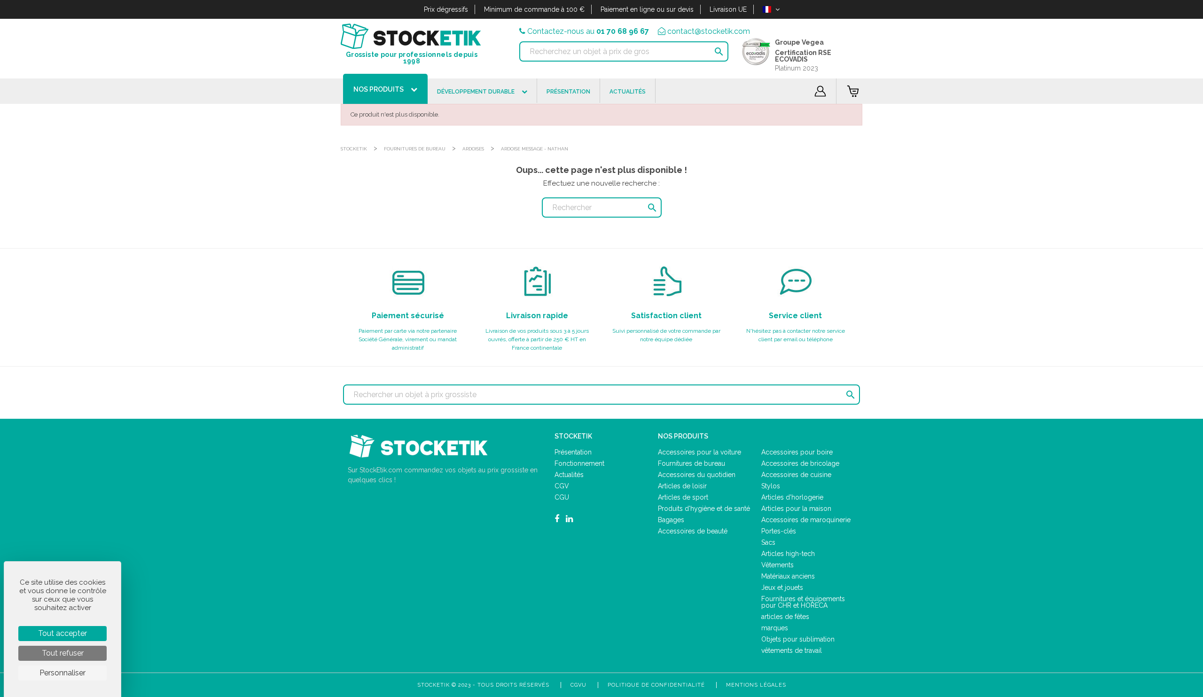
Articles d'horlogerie (792, 497)
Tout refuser (63, 653)
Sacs (768, 542)
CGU (562, 497)
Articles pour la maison (796, 508)
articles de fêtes (785, 616)
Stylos (770, 486)
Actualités (569, 474)
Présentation (573, 452)
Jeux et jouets (782, 587)
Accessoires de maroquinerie (806, 520)
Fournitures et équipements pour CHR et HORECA (803, 602)
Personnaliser (62, 672)
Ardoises (473, 148)
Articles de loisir (682, 486)
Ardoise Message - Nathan (534, 148)
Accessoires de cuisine (796, 474)
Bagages (671, 520)
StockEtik (354, 148)
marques (774, 628)
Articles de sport (683, 497)
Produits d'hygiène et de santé (704, 508)
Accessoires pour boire (797, 452)
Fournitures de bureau (414, 148)
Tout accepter (62, 633)
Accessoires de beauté (692, 531)
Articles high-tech (788, 553)
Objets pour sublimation (798, 639)
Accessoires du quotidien (696, 474)
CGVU (578, 685)
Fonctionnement (579, 463)
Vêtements (777, 565)
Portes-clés (778, 531)
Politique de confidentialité (656, 685)
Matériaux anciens (788, 576)
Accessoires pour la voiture (699, 452)
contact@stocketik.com (708, 31)
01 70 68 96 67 (622, 31)
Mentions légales (756, 685)
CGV (562, 486)
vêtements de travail (791, 650)
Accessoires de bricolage (800, 463)
